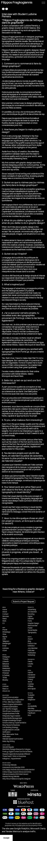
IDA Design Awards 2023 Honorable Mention (18, 770)
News (4, 619)
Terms (30, 682)
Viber (4, 634)
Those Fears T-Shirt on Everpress (14, 756)
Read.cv (5, 689)
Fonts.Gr (15, 331)
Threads (5, 659)
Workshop (31, 655)
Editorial (31, 619)
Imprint (30, 672)
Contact (5, 614)
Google (30, 697)
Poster (30, 628)
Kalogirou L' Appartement (11, 758)
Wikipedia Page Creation (11, 716)
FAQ (29, 715)
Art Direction (32, 612)
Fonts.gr (20, 318)
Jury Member (32, 648)
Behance (5, 664)
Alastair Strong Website (10, 776)
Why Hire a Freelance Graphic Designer (16, 779)
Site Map (31, 708)
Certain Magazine (24, 530)
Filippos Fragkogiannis (11, 50)
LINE (4, 639)
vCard (4, 650)
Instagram (6, 657)
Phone (4, 630)
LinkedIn (5, 661)
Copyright (31, 677)
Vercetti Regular (8, 747)
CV (3, 623)
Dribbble (5, 666)
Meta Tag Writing (8, 741)
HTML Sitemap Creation (11, 702)
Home (4, 609)
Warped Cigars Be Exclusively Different (16, 754)
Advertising (32, 609)
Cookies (31, 684)
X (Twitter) (5, 675)
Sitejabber (31, 700)
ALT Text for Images (10, 709)
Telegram (5, 641)
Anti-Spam (32, 689)
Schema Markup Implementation (14, 723)
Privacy (30, 679)
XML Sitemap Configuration (13, 700)
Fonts (30, 621)
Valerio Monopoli (26, 345)
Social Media (32, 630)
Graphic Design (33, 623)
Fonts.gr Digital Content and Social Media (17, 752)
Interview (31, 650)
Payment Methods (34, 711)
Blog (29, 641)
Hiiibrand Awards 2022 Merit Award (15, 774)
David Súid (40, 345)
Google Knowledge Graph (11, 720)
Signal (4, 637)
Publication (32, 653)
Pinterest (5, 673)
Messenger (6, 643)
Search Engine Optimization (12, 704)
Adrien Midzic (12, 345)
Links (30, 666)
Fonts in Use (32, 643)
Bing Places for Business (11, 725)
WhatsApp (6, 632)
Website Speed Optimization (12, 739)
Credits (30, 664)
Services (5, 616)
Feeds (30, 661)
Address (5, 648)
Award (30, 639)
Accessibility (32, 706)
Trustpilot (31, 695)
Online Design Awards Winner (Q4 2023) (16, 772)
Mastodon (6, 668)
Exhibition (31, 646)
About (4, 612)
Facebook (6, 671)
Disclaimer (31, 675)
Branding (31, 614)
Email (4, 646)
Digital (30, 616)
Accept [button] (6, 838)
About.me (6, 691)
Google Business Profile (10, 713)
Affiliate (30, 686)
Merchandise (32, 626)
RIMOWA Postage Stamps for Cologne (16, 749)
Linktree (5, 686)
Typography (32, 632)
